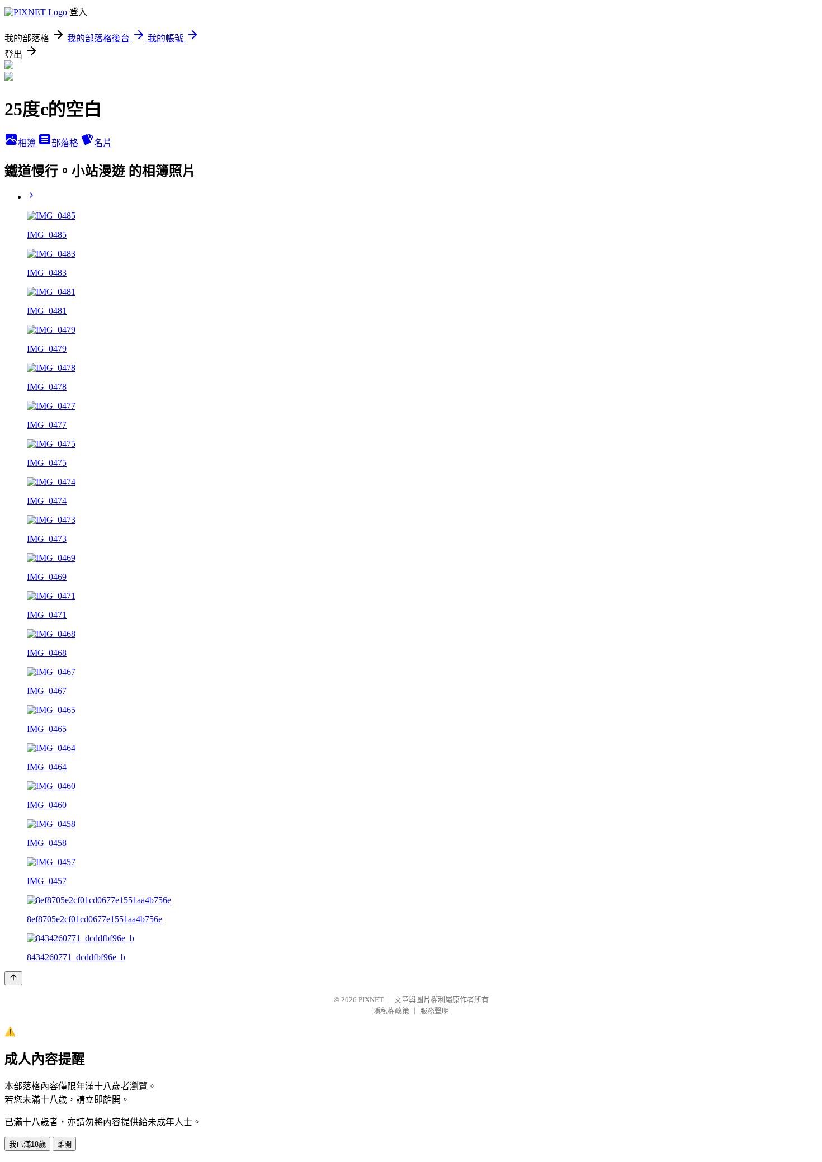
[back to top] (13, 978)
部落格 (66, 143)
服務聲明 (434, 1011)
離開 (64, 1144)
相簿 (28, 143)
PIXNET (371, 999)
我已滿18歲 (27, 1144)
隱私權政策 (391, 1011)
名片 (103, 143)
